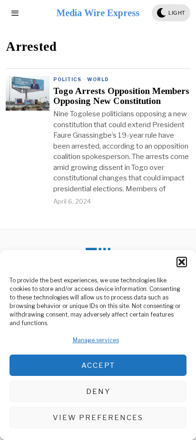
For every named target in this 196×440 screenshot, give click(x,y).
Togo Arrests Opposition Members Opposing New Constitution (121, 96)
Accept (98, 365)
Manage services (96, 340)
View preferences (98, 417)
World (98, 79)
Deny (98, 391)
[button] (181, 262)
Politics (67, 79)
